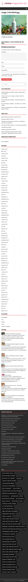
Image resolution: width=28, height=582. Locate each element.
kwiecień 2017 (4, 310)
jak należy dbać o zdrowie (8, 498)
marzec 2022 (4, 222)
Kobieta (3, 322)
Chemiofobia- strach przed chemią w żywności (10, 453)
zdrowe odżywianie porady (8, 569)
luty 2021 (3, 231)
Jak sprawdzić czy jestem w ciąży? (8, 457)
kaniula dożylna (6, 501)
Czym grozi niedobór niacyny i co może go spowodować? (14, 125)
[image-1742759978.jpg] (14, 34)
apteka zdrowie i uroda (7, 473)
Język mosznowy (20, 498)
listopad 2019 (4, 260)
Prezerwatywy (8, 375)
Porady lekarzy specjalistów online (10, 518)
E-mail (2, 66)
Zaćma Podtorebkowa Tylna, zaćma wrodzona (10, 418)
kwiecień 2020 (4, 249)
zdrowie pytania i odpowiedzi (9, 572)
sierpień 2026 (4, 149)
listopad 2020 (4, 237)
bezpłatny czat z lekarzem (8, 478)
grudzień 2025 (4, 167)
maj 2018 (3, 283)
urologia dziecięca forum (8, 536)
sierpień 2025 (4, 176)
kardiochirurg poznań (17, 501)
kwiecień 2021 (4, 228)
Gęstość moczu (5, 496)
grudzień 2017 (4, 294)
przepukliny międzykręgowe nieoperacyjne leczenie (14, 529)
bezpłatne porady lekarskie (8, 475)
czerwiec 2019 (4, 272)
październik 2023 (5, 199)
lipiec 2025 (3, 178)
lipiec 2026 (3, 151)
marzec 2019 (4, 278)
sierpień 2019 (4, 267)
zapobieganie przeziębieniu (8, 554)
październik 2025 (5, 171)
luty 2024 (3, 194)
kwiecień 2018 (4, 285)
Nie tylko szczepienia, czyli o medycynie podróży (11, 441)
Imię (2, 62)
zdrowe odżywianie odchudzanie (10, 567)
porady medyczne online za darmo (10, 521)
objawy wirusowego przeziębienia (10, 511)
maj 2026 (3, 156)
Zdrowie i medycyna (5, 326)
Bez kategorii (4, 317)
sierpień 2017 (4, 303)
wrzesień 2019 (4, 265)
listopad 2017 (4, 297)
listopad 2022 (4, 212)
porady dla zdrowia (7, 516)
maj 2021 (3, 226)
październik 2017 (5, 299)
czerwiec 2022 (4, 219)
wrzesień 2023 (4, 201)
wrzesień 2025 (4, 174)
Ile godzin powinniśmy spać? (7, 425)
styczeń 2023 (4, 210)
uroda (2, 324)
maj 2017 (3, 308)
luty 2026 (3, 162)
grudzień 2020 (4, 235)
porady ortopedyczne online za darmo (11, 524)
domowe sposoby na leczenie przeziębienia (12, 491)
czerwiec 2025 (4, 181)
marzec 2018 (4, 288)
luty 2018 (3, 290)
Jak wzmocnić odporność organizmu (13, 333)
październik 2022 (5, 215)
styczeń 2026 (4, 165)
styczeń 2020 (4, 256)
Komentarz (3, 52)
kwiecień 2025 (4, 185)
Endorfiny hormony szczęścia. (7, 429)
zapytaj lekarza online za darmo (10, 556)
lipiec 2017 (3, 306)
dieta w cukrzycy (17, 488)
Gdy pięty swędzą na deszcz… (7, 119)
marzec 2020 (4, 251)
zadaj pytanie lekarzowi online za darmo (12, 549)
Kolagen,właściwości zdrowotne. (8, 455)
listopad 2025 (4, 169)
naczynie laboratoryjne (8, 508)
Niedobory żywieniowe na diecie (8, 129)
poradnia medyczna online (8, 513)
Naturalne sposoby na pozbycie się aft (9, 420)
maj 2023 (3, 208)
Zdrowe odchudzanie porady (9, 561)
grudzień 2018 (4, 281)
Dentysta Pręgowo (6, 488)
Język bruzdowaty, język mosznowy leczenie (11, 117)
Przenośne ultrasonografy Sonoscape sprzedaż (13, 526)
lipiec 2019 (3, 269)
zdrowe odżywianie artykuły (9, 564)
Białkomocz (19, 478)
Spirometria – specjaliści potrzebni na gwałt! (10, 450)
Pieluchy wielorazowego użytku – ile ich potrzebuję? (12, 439)
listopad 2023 (4, 197)
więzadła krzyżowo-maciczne (9, 544)
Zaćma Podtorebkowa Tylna (8, 559)
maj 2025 (3, 183)
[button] (26, 9)
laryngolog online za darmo (9, 503)
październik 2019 (5, 263)
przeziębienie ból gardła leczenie (10, 531)
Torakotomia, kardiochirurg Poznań (8, 446)
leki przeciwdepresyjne (7, 506)
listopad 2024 (4, 190)
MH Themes (22, 580)
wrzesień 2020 (4, 242)
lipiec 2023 (3, 203)
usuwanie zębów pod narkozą (9, 541)
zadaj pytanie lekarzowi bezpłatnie (10, 546)
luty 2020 (3, 253)
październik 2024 (5, 192)
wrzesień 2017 (4, 301)
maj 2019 (3, 274)
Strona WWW (4, 70)
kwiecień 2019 (4, 276)
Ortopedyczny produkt (6, 127)
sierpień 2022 (4, 217)
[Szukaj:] (14, 84)
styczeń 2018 (4, 292)
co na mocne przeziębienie (8, 483)
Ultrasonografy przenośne (8, 534)
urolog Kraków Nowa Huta (8, 539)
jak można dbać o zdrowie (17, 496)
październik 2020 (5, 240)
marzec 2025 (4, 187)
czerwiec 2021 (4, 224)
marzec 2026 (4, 160)
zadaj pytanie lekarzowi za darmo (10, 551)
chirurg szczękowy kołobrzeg (9, 480)
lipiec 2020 (3, 244)
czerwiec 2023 (4, 206)
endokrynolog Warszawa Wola (9, 493)
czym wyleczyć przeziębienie (8, 485)
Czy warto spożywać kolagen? (7, 459)
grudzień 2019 (4, 258)
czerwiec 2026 (4, 153)
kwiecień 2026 (4, 158)
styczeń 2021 (4, 233)
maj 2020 (3, 247)
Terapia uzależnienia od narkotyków (8, 427)
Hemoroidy (3, 431)
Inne (2, 319)
